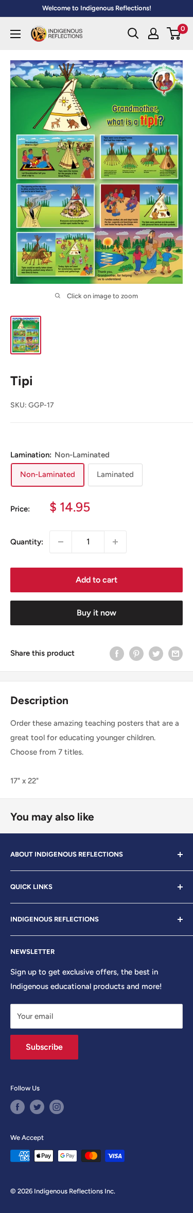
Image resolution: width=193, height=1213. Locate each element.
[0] (174, 33)
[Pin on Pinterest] (136, 653)
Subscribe (44, 1047)
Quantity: (26, 541)
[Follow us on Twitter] (37, 1107)
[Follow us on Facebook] (17, 1107)
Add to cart (96, 580)
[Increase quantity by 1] (115, 542)
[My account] (153, 33)
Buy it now (96, 613)
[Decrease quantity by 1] (61, 542)
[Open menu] (15, 34)
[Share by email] (175, 653)
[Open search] (133, 33)
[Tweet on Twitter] (156, 653)
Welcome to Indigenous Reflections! (96, 8)
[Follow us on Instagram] (56, 1107)
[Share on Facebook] (117, 653)
